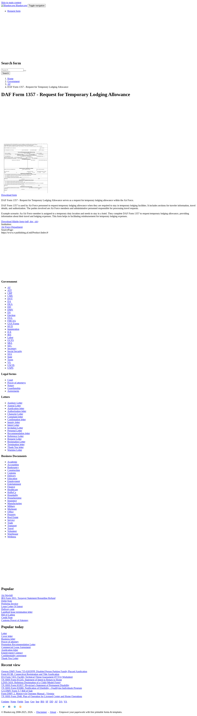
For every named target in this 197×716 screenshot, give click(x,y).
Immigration (13, 329)
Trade (10, 523)
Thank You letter (15, 447)
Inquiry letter (13, 422)
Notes (13, 701)
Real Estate (12, 517)
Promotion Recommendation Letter (18, 644)
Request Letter (14, 439)
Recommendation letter (18, 433)
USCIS (10, 365)
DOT (10, 298)
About (53, 712)
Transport (12, 525)
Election (11, 315)
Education (12, 478)
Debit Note (6, 601)
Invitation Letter (15, 428)
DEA (10, 304)
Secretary (11, 348)
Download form (9, 195)
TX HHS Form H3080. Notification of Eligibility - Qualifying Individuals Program (41, 688)
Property (11, 514)
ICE (9, 332)
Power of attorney (10, 641)
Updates (5, 701)
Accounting (13, 464)
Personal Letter (14, 430)
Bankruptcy (13, 467)
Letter (4, 633)
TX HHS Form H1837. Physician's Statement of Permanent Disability (35, 685)
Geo (32, 701)
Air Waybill (7, 595)
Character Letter (15, 414)
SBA (9, 343)
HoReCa (11, 492)
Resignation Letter (16, 441)
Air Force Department (12, 227)
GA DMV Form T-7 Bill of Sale (17, 691)
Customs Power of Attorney (14, 620)
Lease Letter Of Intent (12, 606)
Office (10, 511)
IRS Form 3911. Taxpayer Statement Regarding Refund (28, 598)
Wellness (11, 536)
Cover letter (7, 636)
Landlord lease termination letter (16, 612)
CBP (9, 293)
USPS (10, 368)
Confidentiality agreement (13, 655)
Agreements (13, 391)
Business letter (8, 639)
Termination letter (15, 444)
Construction (13, 470)
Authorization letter (16, 411)
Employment (13, 481)
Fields (20, 701)
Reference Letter (15, 436)
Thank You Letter (9, 658)
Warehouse (12, 534)
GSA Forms (13, 323)
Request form (13, 11)
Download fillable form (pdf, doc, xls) (19, 221)
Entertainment (14, 484)
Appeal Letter (14, 405)
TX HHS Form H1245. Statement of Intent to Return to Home (31, 679)
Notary (10, 385)
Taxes (10, 359)
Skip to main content (11, 2)
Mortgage (12, 509)
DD (9, 307)
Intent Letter (13, 425)
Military (11, 506)
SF (47, 701)
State (9, 357)
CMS (10, 296)
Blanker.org (21, 5)
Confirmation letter (16, 419)
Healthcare (12, 489)
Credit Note (7, 617)
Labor (10, 337)
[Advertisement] (93, 36)
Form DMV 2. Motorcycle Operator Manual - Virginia (27, 693)
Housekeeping (14, 498)
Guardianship (13, 388)
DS (9, 312)
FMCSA (11, 321)
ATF (9, 290)
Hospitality (12, 495)
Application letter (15, 408)
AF (9, 84)
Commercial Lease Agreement (16, 647)
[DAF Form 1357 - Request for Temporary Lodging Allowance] (25, 192)
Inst (37, 701)
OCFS (10, 340)
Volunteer (12, 531)
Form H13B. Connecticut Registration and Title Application (30, 674)
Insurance (12, 500)
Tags (26, 701)
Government (13, 81)
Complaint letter (15, 416)
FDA (9, 318)
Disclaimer (41, 712)
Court (10, 380)
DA (9, 301)
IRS (9, 334)
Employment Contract (12, 652)
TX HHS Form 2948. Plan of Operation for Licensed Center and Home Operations (41, 696)
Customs (11, 473)
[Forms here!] (8, 5)
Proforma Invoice (9, 603)
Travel (10, 528)
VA (9, 362)
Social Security (14, 351)
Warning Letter (14, 450)
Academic (12, 462)
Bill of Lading (8, 614)
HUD (10, 326)
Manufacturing (14, 503)
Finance (11, 486)
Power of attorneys (16, 382)
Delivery (11, 475)
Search (5, 73)
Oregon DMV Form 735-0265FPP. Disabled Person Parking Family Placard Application (44, 671)
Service (11, 520)
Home (10, 78)
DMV (10, 309)
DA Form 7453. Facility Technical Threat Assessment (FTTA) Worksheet (37, 677)
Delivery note (7, 609)
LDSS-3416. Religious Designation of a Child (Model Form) (30, 682)
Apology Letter (14, 403)
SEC (9, 345)
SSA (9, 354)
